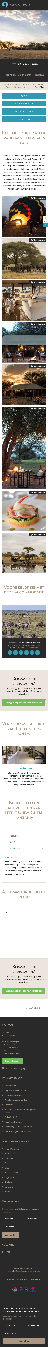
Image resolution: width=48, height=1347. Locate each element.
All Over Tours (16, 5)
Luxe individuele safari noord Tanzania (24, 642)
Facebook (2, 1252)
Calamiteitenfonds (26, 1289)
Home (6, 84)
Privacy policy (23, 1279)
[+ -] (24, 928)
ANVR (14, 1289)
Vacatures (9, 1279)
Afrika (31, 84)
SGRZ (33, 1289)
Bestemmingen (18, 84)
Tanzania (38, 74)
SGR (20, 1289)
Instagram (8, 1252)
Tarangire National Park (18, 74)
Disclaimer (36, 1279)
